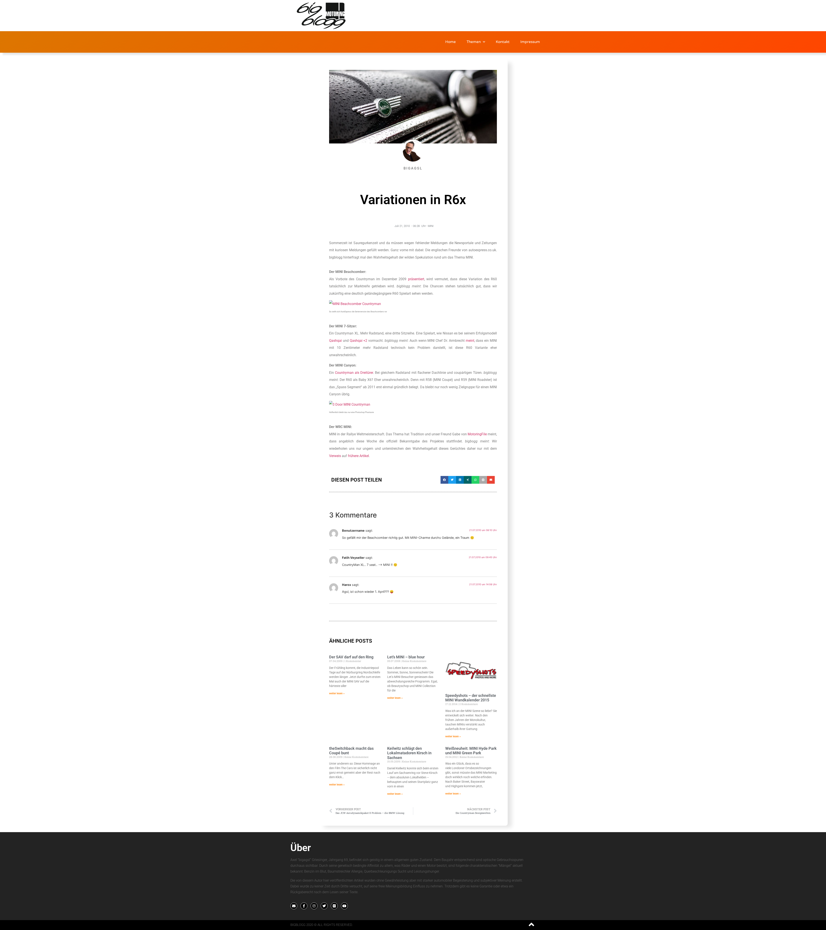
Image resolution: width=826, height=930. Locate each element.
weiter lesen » (337, 693)
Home (450, 42)
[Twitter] (324, 905)
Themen (474, 42)
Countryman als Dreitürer (354, 373)
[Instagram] (314, 905)
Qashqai (335, 341)
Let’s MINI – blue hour (406, 657)
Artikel (364, 456)
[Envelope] (293, 905)
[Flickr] (334, 905)
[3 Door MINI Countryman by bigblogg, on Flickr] (349, 404)
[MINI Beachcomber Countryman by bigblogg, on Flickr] (355, 304)
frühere (353, 456)
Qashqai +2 (358, 341)
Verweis (335, 456)
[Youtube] (344, 905)
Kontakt (503, 42)
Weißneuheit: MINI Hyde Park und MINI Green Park (471, 750)
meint (470, 341)
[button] (444, 480)
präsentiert (416, 279)
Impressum (530, 42)
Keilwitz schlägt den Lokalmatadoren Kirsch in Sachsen (409, 753)
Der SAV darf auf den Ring (351, 657)
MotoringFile (477, 434)
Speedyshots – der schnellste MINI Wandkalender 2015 (470, 697)
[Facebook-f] (304, 905)
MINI (430, 226)
